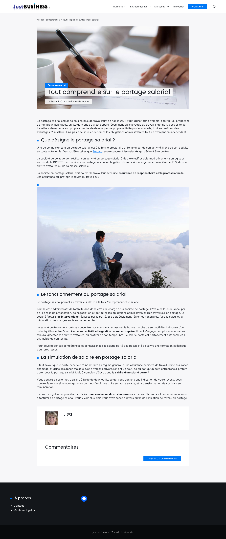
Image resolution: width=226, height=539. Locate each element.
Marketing (159, 6)
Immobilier (178, 6)
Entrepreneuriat (138, 6)
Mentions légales (24, 510)
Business (118, 6)
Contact (197, 6)
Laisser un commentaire (162, 458)
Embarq (97, 151)
